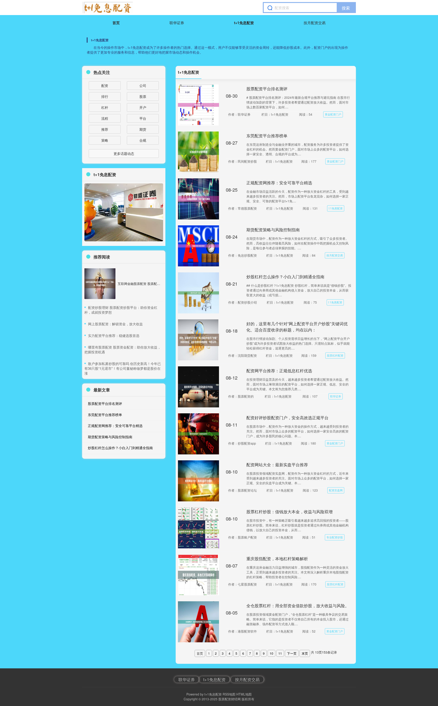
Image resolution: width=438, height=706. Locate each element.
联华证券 (176, 22)
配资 (104, 85)
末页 (305, 653)
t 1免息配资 (336, 208)
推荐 (104, 129)
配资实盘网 (336, 490)
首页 (116, 22)
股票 (142, 96)
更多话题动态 (124, 153)
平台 (142, 118)
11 (280, 653)
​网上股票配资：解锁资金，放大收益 (115, 323)
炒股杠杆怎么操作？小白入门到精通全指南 (285, 276)
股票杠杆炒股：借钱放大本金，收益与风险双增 (289, 511)
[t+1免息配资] (107, 7)
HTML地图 (244, 694)
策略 (104, 140)
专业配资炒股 (334, 537)
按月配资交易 (315, 22)
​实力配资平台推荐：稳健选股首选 (113, 335)
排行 (104, 96)
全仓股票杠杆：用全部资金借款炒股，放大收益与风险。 (297, 605)
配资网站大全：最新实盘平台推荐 (277, 464)
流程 (104, 118)
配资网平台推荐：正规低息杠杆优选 (279, 370)
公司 (142, 85)
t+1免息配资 (244, 22)
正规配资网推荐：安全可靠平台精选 (279, 182)
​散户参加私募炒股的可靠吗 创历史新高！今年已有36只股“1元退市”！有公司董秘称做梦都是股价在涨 (122, 368)
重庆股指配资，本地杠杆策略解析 (277, 558)
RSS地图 (229, 694)
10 (271, 653)
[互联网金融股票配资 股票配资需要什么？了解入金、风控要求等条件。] (99, 283)
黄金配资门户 (333, 114)
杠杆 (104, 107)
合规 (142, 140)
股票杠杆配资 (335, 355)
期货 (142, 129)
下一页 (292, 653)
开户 (142, 107)
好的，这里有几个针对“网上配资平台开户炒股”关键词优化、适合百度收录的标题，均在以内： (297, 326)
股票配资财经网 (229, 699)
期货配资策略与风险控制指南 (273, 229)
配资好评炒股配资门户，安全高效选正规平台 (287, 417)
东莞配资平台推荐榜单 (266, 135)
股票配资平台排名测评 (266, 88)
